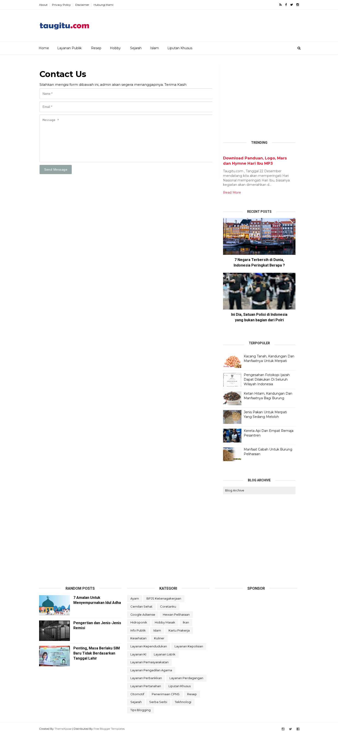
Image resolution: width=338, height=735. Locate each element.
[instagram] (297, 4)
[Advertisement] (215, 24)
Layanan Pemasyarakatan (149, 662)
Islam (154, 48)
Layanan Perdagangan (186, 678)
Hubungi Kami (103, 4)
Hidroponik (138, 622)
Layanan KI (138, 654)
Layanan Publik (69, 48)
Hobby (115, 48)
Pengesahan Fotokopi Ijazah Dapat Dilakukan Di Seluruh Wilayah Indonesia (267, 379)
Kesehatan (138, 638)
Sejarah (136, 48)
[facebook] (286, 4)
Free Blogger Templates (109, 728)
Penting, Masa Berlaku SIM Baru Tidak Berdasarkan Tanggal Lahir (96, 653)
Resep (96, 48)
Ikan (186, 622)
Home (44, 48)
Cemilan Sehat (141, 606)
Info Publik (138, 630)
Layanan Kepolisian (189, 646)
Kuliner (159, 638)
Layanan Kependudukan (148, 646)
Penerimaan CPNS (166, 694)
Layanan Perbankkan (146, 678)
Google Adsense (142, 614)
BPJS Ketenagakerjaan (163, 598)
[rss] (280, 4)
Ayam (134, 598)
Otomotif (137, 694)
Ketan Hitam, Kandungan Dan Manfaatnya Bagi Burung (268, 395)
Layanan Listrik (164, 654)
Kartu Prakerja (179, 630)
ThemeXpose (63, 728)
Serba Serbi (158, 702)
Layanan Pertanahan (145, 686)
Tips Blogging (140, 710)
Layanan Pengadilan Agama (151, 670)
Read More (232, 192)
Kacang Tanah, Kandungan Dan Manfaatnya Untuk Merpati (269, 358)
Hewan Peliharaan (176, 614)
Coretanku (168, 606)
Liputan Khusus (179, 48)
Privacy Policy (61, 4)
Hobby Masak (165, 622)
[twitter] (291, 4)
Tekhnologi (183, 702)
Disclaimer (82, 4)
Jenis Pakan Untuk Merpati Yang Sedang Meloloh (265, 414)
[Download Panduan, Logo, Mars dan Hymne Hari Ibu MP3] (225, 153)
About (43, 4)
